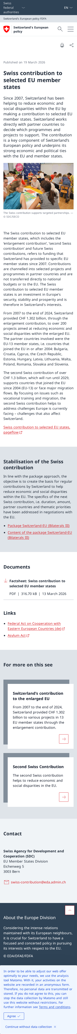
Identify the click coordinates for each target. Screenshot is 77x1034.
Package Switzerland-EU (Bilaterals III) (39, 525)
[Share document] (71, 45)
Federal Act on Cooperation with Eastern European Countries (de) (34, 626)
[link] (38, 714)
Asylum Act (17, 635)
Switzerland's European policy (30, 29)
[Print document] (62, 45)
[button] (69, 910)
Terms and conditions (54, 1007)
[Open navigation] (70, 29)
